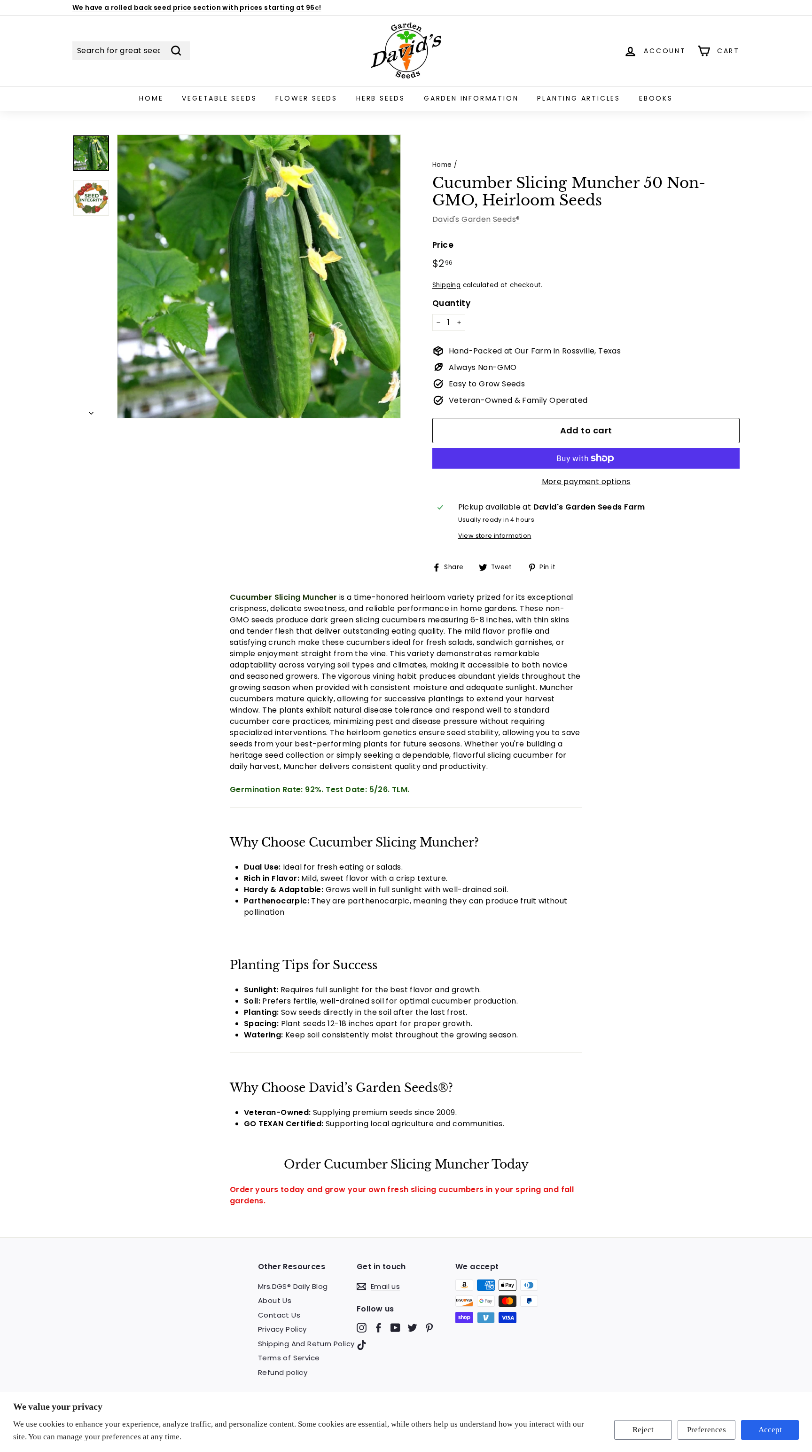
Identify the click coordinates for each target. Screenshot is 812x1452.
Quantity (451, 303)
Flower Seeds (306, 98)
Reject (643, 1429)
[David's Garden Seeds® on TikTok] (362, 1345)
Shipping (446, 285)
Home (151, 98)
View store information (494, 536)
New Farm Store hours (112, 8)
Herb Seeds (380, 98)
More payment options (586, 481)
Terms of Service (289, 1358)
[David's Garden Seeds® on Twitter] (412, 1327)
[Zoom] (258, 276)
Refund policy (282, 1372)
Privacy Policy (282, 1329)
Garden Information (471, 98)
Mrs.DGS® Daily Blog (293, 1286)
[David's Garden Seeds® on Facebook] (378, 1327)
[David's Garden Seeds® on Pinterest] (429, 1327)
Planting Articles (578, 98)
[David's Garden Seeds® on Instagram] (362, 1327)
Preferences (706, 1429)
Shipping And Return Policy (306, 1344)
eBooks (656, 98)
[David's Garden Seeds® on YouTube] (395, 1327)
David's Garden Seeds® (476, 219)
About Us (274, 1300)
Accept (770, 1429)
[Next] (91, 410)
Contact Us (279, 1315)
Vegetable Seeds (219, 98)
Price (442, 245)
